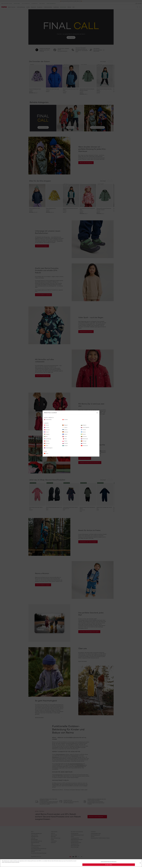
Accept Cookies (108, 864)
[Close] (140, 863)
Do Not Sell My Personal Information (108, 861)
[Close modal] (97, 413)
